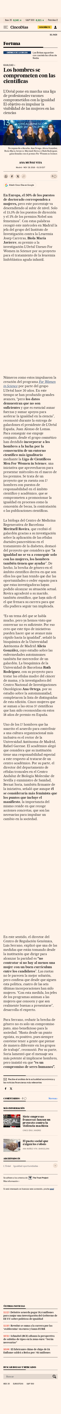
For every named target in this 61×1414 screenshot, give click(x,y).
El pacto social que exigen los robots (35, 1143)
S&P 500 (30, 20)
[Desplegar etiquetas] (55, 1165)
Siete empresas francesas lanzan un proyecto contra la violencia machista (36, 1121)
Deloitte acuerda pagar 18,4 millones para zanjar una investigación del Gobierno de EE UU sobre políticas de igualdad (30, 1315)
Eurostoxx (18, 1384)
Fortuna (11, 43)
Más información (10, 1181)
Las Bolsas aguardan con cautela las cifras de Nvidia (45, 55)
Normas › (53, 1098)
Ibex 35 (8, 20)
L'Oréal (7, 1166)
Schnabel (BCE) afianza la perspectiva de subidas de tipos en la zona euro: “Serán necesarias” (29, 1339)
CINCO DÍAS (28, 1130)
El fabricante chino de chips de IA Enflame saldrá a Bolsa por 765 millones (26, 1351)
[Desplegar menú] (5, 27)
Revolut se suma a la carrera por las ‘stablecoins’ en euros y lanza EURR (28, 1327)
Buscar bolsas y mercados (19, 1367)
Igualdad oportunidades (25, 1166)
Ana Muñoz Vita (30, 162)
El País (53, 35)
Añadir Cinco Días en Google (21, 185)
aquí (52, 1189)
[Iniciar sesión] (55, 27)
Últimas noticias (14, 1306)
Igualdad (8, 65)
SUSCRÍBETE (44, 27)
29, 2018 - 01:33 (34, 167)
